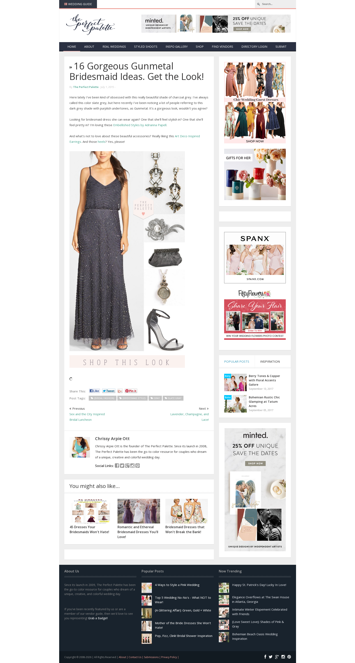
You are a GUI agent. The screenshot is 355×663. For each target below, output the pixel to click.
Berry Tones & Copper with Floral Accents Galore (264, 380)
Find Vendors (222, 46)
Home (71, 46)
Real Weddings (114, 46)
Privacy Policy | (170, 657)
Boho (228, 397)
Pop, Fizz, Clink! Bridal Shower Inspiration (183, 636)
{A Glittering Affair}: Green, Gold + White (183, 610)
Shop (200, 46)
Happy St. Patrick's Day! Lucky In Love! (259, 585)
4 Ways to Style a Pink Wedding (177, 585)
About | (124, 657)
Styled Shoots (145, 46)
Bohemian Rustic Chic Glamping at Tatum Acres (264, 401)
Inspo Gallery (177, 46)
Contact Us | (136, 657)
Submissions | (152, 657)
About (89, 46)
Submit (281, 46)
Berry (227, 376)
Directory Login (254, 46)
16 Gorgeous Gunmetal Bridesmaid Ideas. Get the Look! (136, 71)
